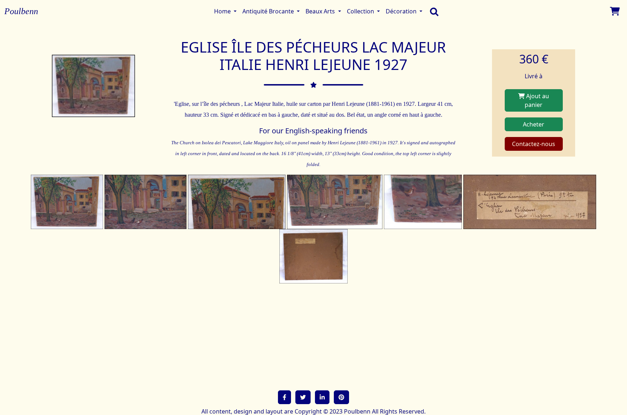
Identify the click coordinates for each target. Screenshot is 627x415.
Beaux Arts (321, 11)
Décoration (402, 11)
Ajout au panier (537, 100)
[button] (284, 397)
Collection (361, 11)
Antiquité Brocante (268, 11)
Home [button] (223, 11)
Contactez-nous (533, 144)
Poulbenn (21, 11)
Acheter (533, 124)
